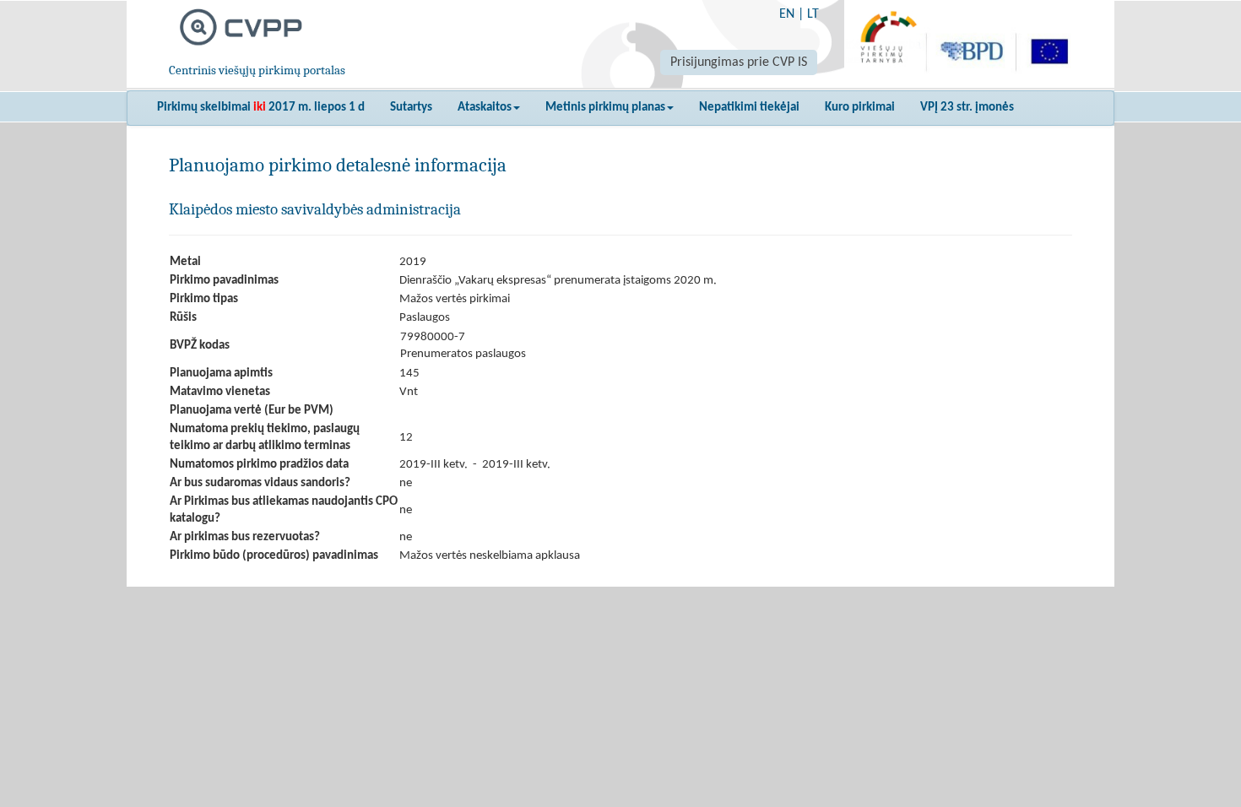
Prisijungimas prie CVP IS (738, 62)
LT (813, 14)
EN (786, 14)
